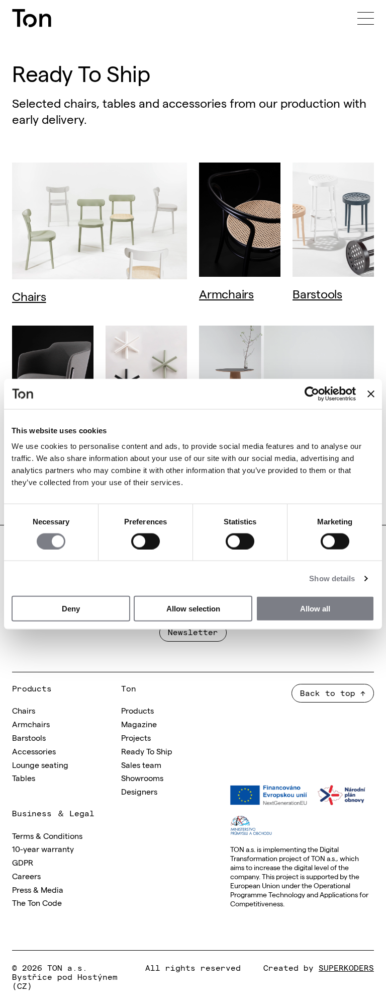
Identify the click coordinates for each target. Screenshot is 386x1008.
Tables (23, 777)
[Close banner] (370, 393)
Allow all (315, 608)
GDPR (22, 862)
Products (137, 710)
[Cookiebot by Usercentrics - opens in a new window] (312, 393)
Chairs (29, 295)
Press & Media (37, 889)
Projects (136, 737)
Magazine (139, 724)
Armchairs (226, 293)
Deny (71, 608)
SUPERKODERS (346, 967)
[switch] (145, 541)
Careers (26, 876)
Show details (332, 578)
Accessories (34, 751)
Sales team (141, 764)
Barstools (317, 293)
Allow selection (193, 608)
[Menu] (365, 18)
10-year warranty (43, 848)
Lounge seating (40, 764)
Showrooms (142, 777)
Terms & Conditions (47, 835)
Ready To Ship (146, 751)
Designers (139, 791)
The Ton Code (37, 902)
